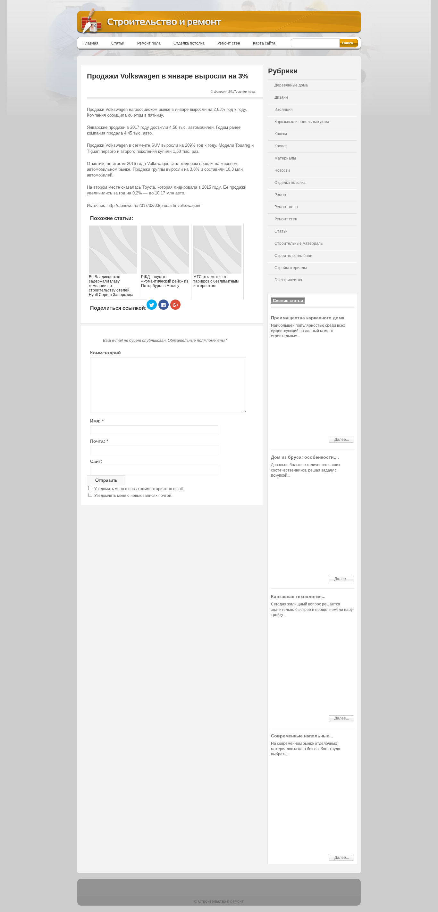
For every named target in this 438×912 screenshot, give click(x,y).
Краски (280, 134)
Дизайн (281, 97)
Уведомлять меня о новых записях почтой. (133, 495)
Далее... (341, 439)
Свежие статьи (288, 300)
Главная (90, 43)
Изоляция (283, 109)
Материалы (285, 158)
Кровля (281, 146)
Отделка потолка (189, 43)
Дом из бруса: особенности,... (305, 457)
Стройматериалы (290, 268)
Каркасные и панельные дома (301, 121)
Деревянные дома (291, 85)
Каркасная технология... (298, 596)
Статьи (117, 43)
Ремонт (281, 195)
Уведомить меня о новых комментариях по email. (139, 489)
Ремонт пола (149, 43)
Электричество (288, 280)
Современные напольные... (302, 735)
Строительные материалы (299, 243)
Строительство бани (293, 255)
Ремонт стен (228, 43)
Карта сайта (264, 43)
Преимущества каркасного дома (307, 317)
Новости (282, 170)
